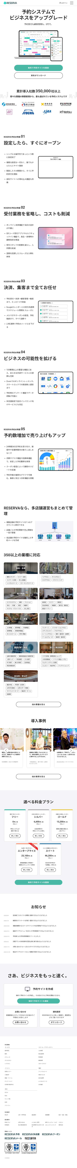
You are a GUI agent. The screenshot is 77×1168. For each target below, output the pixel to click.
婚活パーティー (46, 608)
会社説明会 (45, 605)
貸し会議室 (22, 580)
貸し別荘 (26, 608)
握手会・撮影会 (63, 605)
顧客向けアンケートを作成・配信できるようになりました (30, 920)
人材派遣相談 (46, 659)
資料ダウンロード (38, 76)
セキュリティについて (50, 1124)
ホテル (6, 1092)
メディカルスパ (46, 631)
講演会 (44, 602)
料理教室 (26, 627)
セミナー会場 (22, 577)
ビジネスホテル (11, 602)
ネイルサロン (56, 577)
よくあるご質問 (35, 1122)
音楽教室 (9, 631)
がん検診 (27, 659)
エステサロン (46, 580)
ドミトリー (7, 1105)
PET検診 (9, 662)
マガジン (61, 1122)
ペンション (28, 602)
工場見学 (7, 1074)
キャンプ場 (7, 1098)
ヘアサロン (45, 577)
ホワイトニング (57, 580)
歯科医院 (7, 1050)
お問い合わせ (20, 1022)
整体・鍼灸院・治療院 (62, 634)
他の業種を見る (38, 705)
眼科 (6, 1053)
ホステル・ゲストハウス (14, 608)
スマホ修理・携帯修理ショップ (51, 656)
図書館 (9, 694)
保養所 (26, 605)
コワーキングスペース (26, 583)
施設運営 (34, 1114)
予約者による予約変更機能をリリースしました (26, 936)
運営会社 (61, 1124)
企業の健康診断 (11, 656)
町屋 (13, 605)
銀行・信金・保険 (63, 1114)
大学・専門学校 (22, 1114)
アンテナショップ (63, 666)
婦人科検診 (18, 662)
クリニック (7, 1057)
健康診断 (40, 1060)
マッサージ (45, 627)
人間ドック (10, 659)
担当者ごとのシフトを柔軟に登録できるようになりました (30, 915)
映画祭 (54, 605)
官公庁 (6, 1114)
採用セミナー (8, 1071)
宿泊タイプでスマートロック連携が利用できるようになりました (32, 952)
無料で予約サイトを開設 (38, 68)
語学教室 (17, 627)
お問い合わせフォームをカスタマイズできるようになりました (31, 947)
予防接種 (19, 659)
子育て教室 (22, 634)
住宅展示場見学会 (9, 1084)
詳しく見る (14, 836)
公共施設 (40, 1084)
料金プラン (7, 1122)
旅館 (20, 602)
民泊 (8, 605)
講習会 (59, 602)
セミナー (51, 602)
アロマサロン (58, 631)
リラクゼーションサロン (59, 627)
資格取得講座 (19, 631)
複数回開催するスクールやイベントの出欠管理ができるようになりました (34, 926)
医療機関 (47, 1114)
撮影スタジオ (11, 577)
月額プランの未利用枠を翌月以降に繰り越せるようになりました (32, 941)
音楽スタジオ (41, 1074)
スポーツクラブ (42, 1063)
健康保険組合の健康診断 (26, 656)
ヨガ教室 (9, 627)
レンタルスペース (12, 583)
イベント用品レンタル (59, 659)
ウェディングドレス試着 (49, 662)
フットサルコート (42, 1071)
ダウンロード (56, 1022)
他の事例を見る (38, 777)
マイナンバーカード (13, 691)
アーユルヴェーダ (47, 637)
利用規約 (7, 1124)
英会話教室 (41, 1053)
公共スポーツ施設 (23, 688)
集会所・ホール (26, 691)
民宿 (19, 605)
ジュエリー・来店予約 (48, 666)
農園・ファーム (8, 1078)
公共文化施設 (11, 688)
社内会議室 (41, 1078)
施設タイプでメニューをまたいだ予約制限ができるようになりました (33, 931)
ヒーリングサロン (47, 634)
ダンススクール (11, 634)
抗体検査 (27, 662)
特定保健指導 (11, 666)
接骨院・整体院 (60, 637)
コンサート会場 (11, 580)
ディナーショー (8, 1081)
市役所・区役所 (19, 685)
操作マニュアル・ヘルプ (51, 1122)
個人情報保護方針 (22, 1124)
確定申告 (9, 685)
